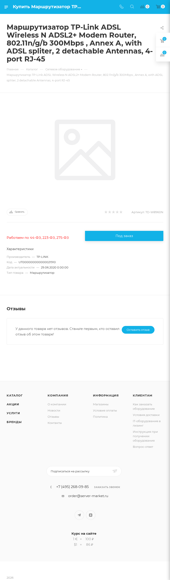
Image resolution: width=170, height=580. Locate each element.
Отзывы (53, 416)
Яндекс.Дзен (90, 515)
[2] (109, 212)
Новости (54, 410)
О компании (57, 404)
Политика (100, 416)
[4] (117, 212)
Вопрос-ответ (143, 446)
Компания (58, 395)
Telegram (79, 515)
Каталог (15, 395)
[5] (121, 212)
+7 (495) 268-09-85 (72, 487)
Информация (106, 395)
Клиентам (142, 395)
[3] (113, 212)
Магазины (100, 404)
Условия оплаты (105, 410)
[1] (106, 212)
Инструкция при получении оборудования (145, 436)
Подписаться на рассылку (70, 471)
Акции (13, 404)
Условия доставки (146, 415)
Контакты (55, 423)
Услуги (13, 413)
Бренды (14, 422)
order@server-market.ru (88, 496)
